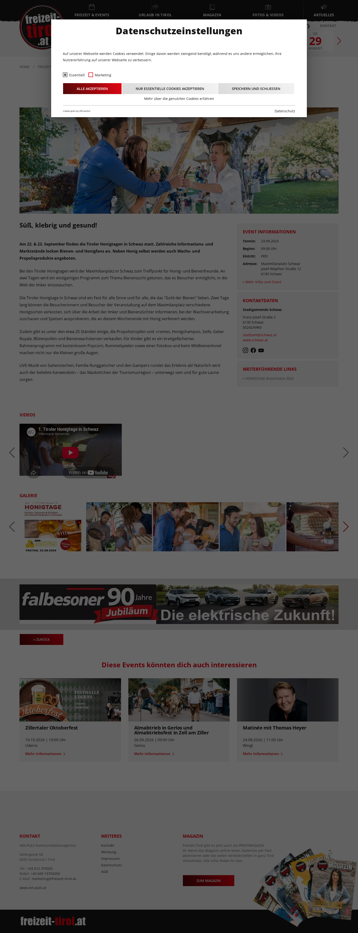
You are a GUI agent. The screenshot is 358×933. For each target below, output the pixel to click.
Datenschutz (285, 111)
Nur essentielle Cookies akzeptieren (170, 88)
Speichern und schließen (256, 88)
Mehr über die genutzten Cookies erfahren (179, 98)
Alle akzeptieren (92, 88)
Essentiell (77, 75)
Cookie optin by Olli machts (76, 111)
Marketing (103, 75)
